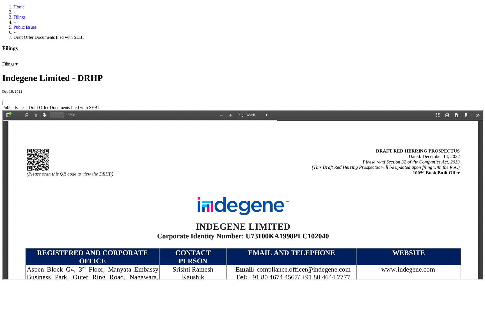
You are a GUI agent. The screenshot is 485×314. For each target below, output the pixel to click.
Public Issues (24, 27)
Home (18, 6)
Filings (19, 17)
